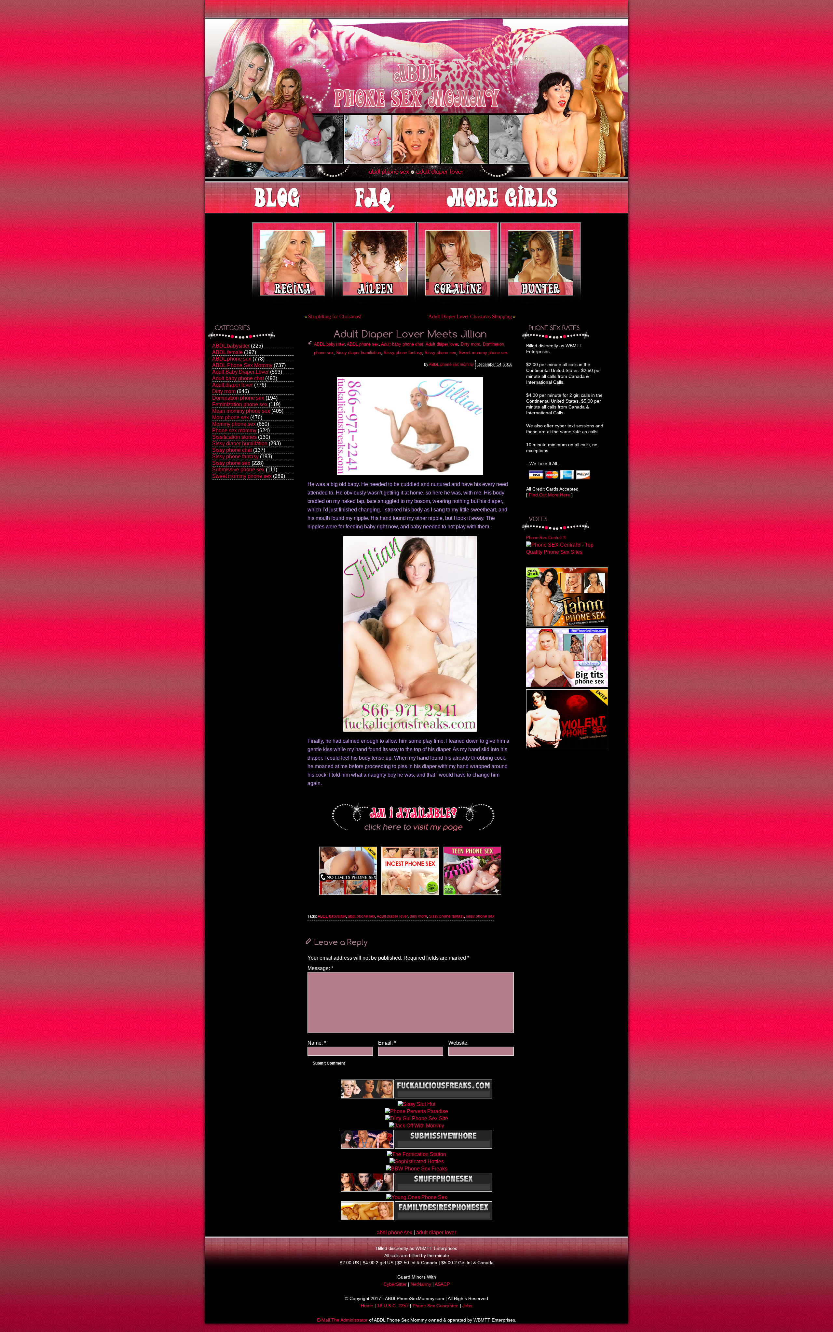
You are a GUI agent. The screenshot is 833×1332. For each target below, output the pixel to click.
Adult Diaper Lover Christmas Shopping (470, 316)
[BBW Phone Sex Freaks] (567, 685)
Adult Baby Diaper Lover (240, 372)
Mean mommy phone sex (241, 411)
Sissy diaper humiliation (239, 443)
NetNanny (421, 1284)
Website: (458, 1043)
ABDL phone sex (231, 359)
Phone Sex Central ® (546, 537)
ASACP (442, 1284)
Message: (320, 968)
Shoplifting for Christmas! (335, 316)
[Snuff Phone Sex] (567, 746)
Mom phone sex (230, 417)
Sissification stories (234, 437)
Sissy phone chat (232, 450)
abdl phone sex (361, 916)
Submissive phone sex (238, 469)
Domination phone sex (238, 398)
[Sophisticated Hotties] (567, 624)
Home (367, 1305)
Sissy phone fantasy (235, 456)
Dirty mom (224, 391)
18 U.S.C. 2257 (393, 1305)
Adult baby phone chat (238, 378)
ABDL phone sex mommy (451, 364)
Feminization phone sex (239, 404)
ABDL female (227, 352)
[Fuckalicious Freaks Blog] (348, 894)
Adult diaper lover (232, 385)
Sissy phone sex (231, 463)
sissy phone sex (480, 916)
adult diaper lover (436, 1232)
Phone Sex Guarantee (435, 1305)
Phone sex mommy (234, 430)
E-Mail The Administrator (342, 1320)
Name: (316, 1043)
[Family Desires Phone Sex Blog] (410, 894)
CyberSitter (395, 1284)
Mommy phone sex (234, 424)
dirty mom (418, 916)
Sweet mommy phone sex (242, 476)
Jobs (467, 1305)
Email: (387, 1043)
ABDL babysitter (231, 346)
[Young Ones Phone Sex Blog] (472, 894)
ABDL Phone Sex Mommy (242, 365)
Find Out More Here (549, 494)
